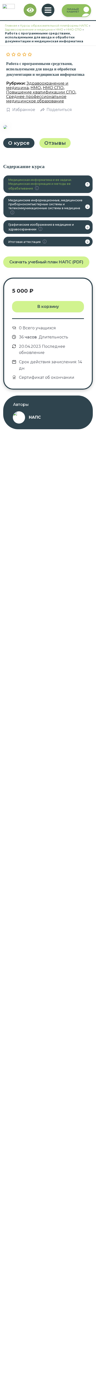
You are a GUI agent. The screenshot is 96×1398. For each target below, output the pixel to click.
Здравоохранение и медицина (29, 29)
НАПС (35, 417)
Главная (11, 25)
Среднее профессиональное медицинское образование (36, 98)
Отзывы (55, 143)
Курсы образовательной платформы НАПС (54, 25)
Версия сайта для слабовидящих (30, 10)
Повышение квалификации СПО (40, 92)
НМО (59, 29)
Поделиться (59, 109)
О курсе (19, 143)
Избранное (23, 109)
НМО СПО (74, 29)
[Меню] (48, 10)
